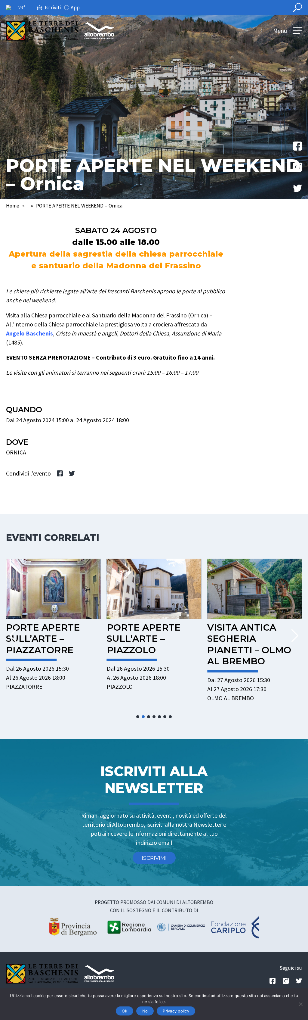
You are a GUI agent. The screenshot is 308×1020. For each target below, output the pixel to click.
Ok (124, 1011)
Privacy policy (176, 1011)
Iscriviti (53, 7)
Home (12, 205)
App (75, 7)
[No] (300, 1004)
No (145, 1011)
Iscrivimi (154, 858)
